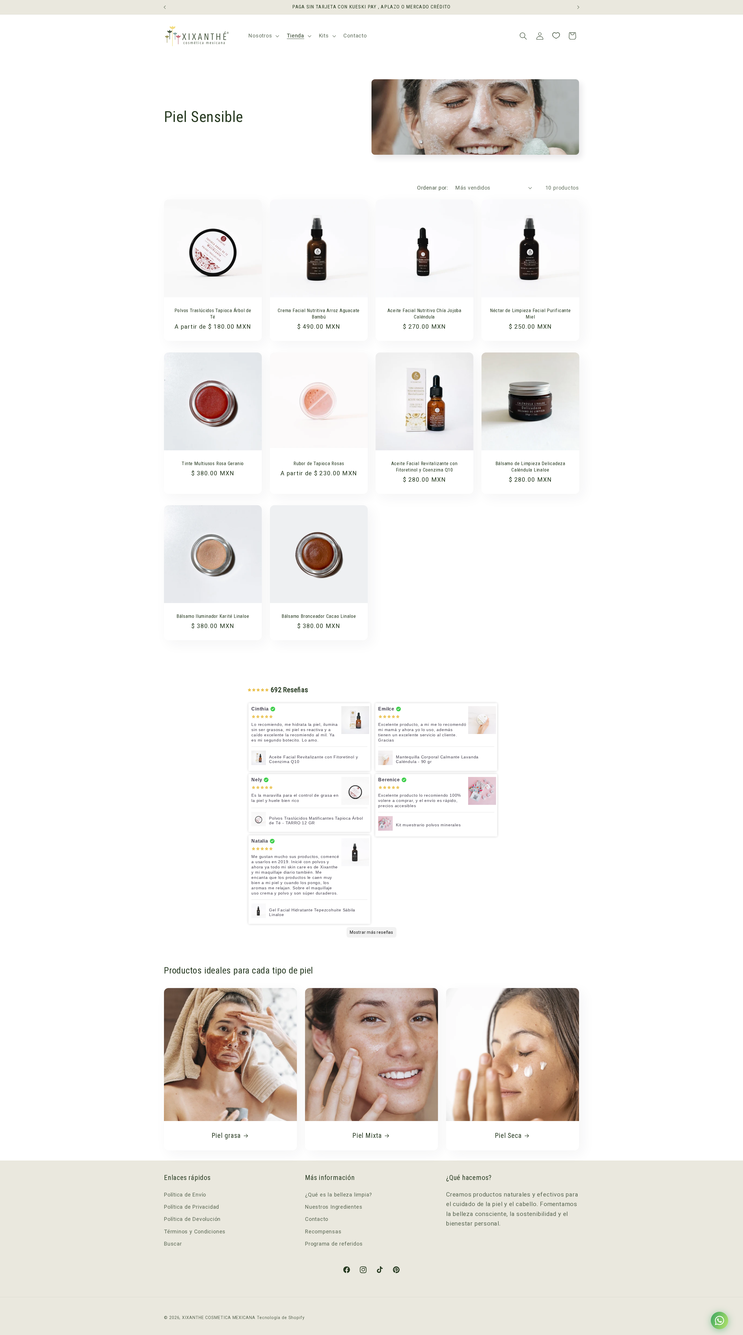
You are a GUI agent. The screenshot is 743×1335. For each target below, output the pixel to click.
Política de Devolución (192, 1219)
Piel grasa (226, 1135)
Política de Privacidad (191, 1207)
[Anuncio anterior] (164, 7)
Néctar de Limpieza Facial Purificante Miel (530, 313)
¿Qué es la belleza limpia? (338, 1195)
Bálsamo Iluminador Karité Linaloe (212, 616)
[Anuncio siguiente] (578, 7)
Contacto (316, 1219)
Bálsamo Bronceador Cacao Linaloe (318, 616)
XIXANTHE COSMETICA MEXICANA (218, 1317)
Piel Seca (508, 1135)
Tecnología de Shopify (281, 1317)
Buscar (173, 1244)
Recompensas (323, 1231)
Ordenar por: (432, 188)
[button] (263, 36)
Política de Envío (185, 1195)
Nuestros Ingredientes (333, 1207)
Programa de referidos (334, 1244)
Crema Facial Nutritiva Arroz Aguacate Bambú (319, 313)
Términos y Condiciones (195, 1231)
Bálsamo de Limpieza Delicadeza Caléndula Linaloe (530, 466)
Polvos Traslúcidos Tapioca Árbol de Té (212, 313)
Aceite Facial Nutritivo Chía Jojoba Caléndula (424, 313)
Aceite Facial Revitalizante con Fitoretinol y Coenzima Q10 (424, 466)
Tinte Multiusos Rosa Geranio (213, 463)
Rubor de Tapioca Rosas (318, 463)
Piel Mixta (367, 1135)
